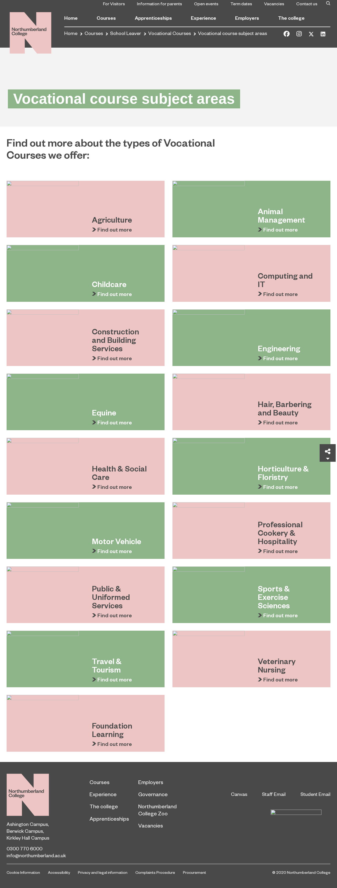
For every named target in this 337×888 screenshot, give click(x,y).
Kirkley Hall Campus (28, 838)
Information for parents (159, 3)
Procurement (194, 872)
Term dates (241, 3)
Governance (153, 794)
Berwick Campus (25, 831)
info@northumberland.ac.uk (36, 855)
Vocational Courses (169, 33)
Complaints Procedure (155, 872)
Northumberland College (28, 795)
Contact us (306, 3)
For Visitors (114, 3)
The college (291, 18)
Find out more (114, 230)
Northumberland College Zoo (157, 809)
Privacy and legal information (102, 872)
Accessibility (59, 872)
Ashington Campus (27, 824)
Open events (206, 3)
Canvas (239, 794)
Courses (106, 18)
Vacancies (274, 3)
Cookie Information (23, 872)
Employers (247, 18)
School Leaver (125, 33)
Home (71, 18)
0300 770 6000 (24, 848)
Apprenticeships (153, 18)
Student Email (315, 794)
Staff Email (274, 794)
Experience (203, 18)
